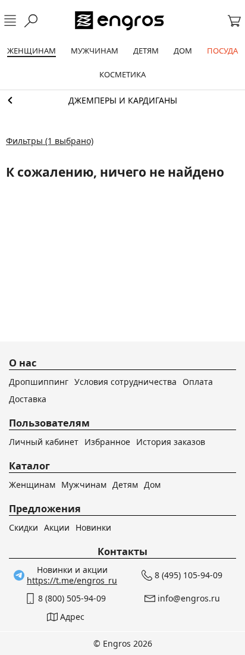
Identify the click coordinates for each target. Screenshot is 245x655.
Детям (125, 484)
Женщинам (32, 484)
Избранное (107, 441)
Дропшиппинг (38, 381)
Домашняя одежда (122, 100)
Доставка (27, 399)
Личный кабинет (43, 441)
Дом (152, 484)
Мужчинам (83, 484)
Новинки (93, 527)
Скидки (23, 527)
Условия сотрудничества (125, 381)
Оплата (198, 381)
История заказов (170, 441)
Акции (57, 527)
